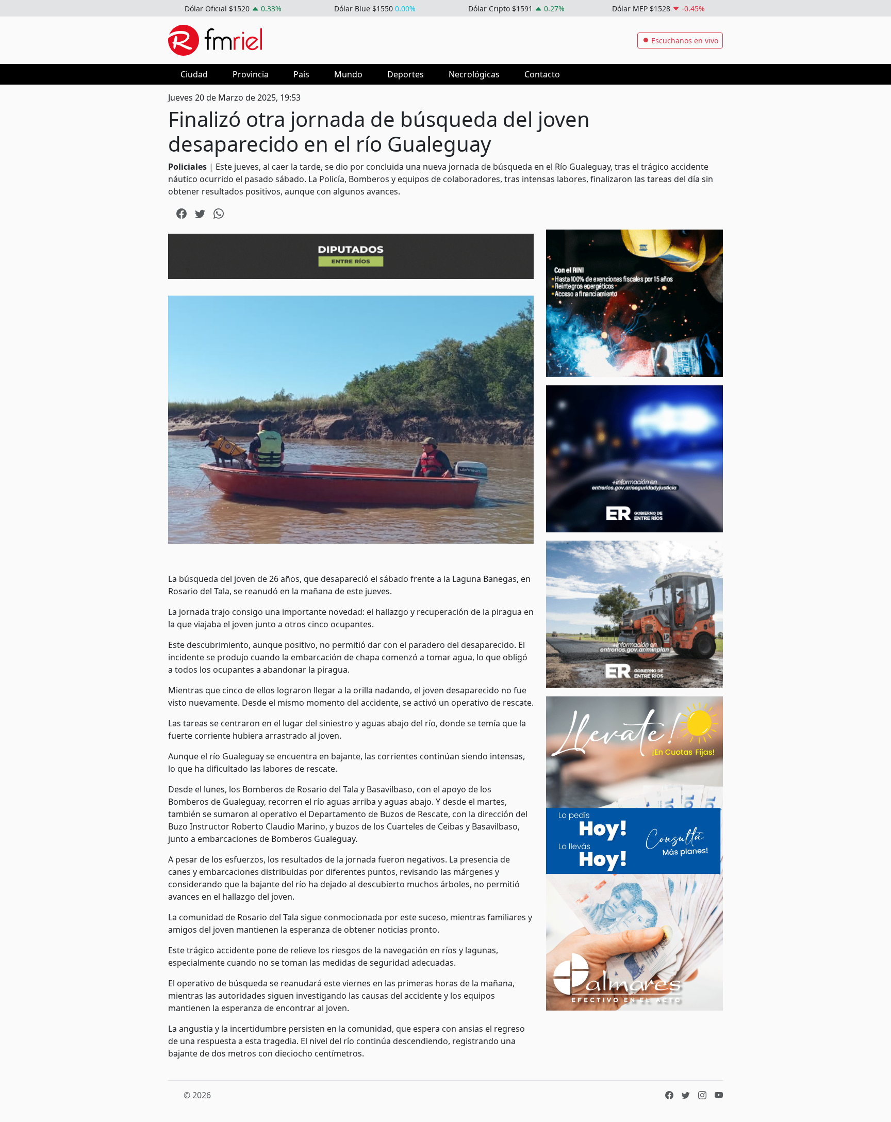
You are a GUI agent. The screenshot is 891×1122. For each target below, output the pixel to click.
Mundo (348, 74)
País (301, 74)
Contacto (542, 74)
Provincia (251, 74)
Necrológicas (474, 74)
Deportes (405, 74)
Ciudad (194, 74)
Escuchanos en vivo (683, 40)
